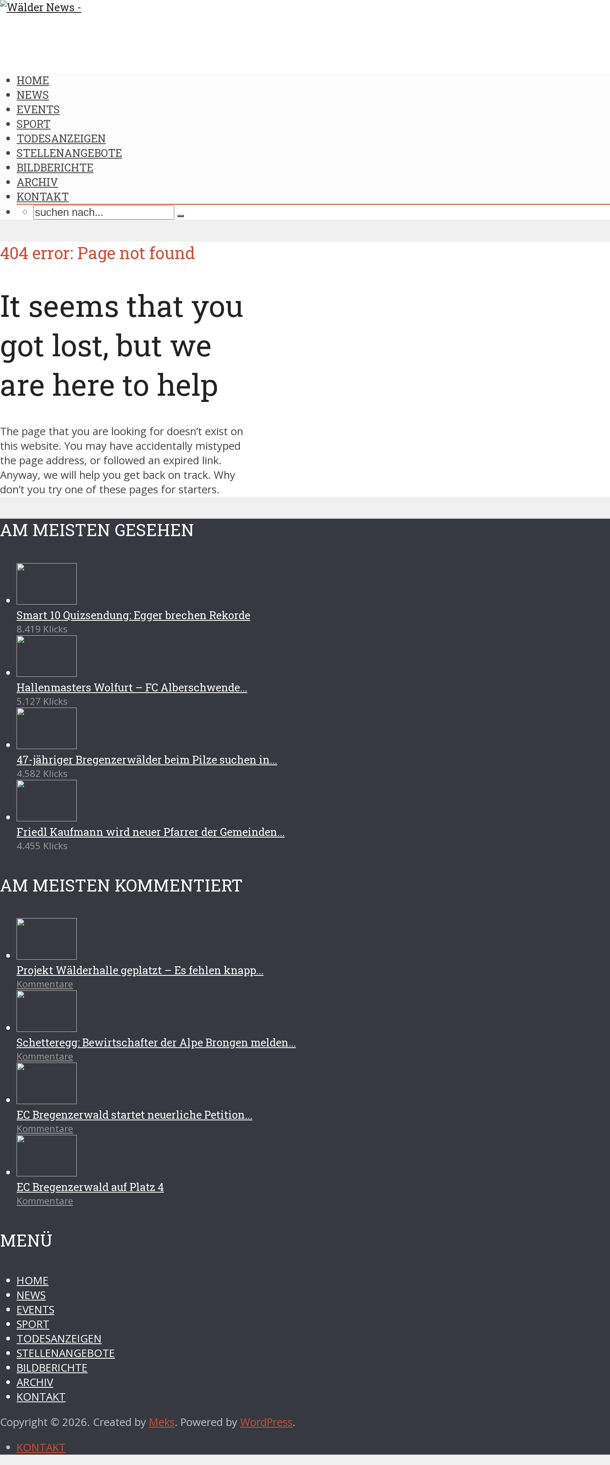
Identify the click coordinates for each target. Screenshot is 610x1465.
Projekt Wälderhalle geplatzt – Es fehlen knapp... (140, 970)
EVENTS (38, 109)
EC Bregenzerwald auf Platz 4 (90, 1187)
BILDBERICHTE (55, 167)
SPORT (34, 124)
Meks (162, 1422)
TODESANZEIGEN (61, 138)
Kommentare (45, 983)
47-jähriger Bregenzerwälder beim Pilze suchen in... (147, 759)
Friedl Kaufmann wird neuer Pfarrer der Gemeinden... (151, 832)
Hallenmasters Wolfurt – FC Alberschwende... (132, 687)
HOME (33, 80)
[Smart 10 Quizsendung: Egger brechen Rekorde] (47, 600)
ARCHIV (37, 182)
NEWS (33, 95)
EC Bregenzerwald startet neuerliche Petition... (134, 1114)
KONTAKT (43, 196)
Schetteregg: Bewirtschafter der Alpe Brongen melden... (156, 1042)
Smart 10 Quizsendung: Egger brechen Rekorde (133, 615)
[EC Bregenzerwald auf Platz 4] (47, 1172)
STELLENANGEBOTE (69, 153)
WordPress (266, 1422)
